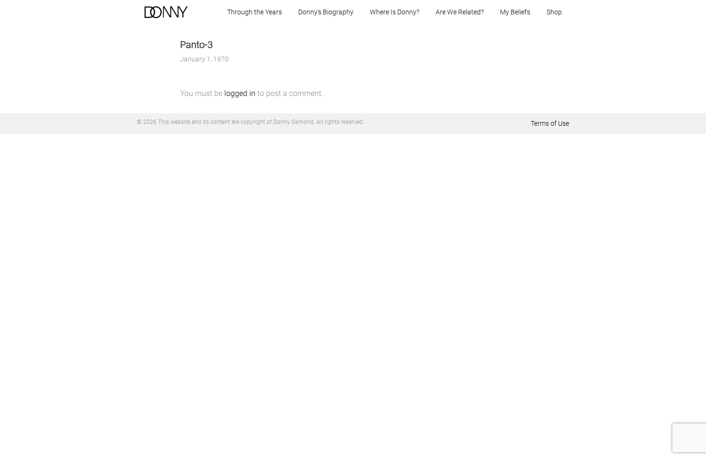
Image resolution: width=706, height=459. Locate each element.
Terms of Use (550, 123)
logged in (240, 93)
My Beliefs (515, 12)
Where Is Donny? (394, 12)
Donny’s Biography (325, 12)
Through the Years (254, 12)
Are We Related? (460, 12)
